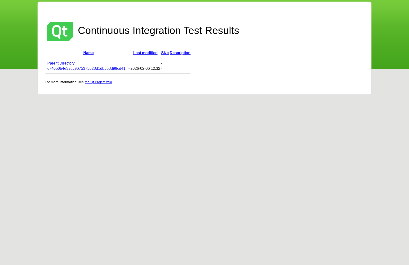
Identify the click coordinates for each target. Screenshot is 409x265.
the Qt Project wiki (98, 82)
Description (180, 53)
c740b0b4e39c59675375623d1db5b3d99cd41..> (88, 68)
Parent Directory (61, 63)
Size (165, 53)
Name (88, 53)
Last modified (145, 53)
